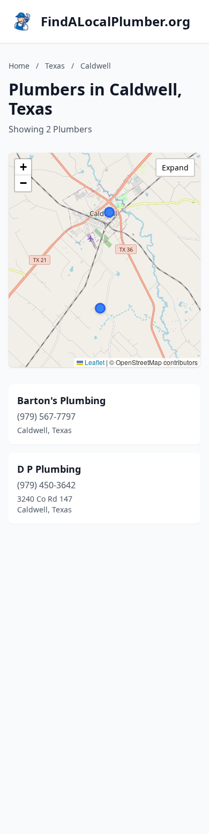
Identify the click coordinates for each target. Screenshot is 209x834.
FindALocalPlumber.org (115, 21)
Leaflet (93, 362)
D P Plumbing (49, 469)
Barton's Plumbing (61, 400)
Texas (55, 66)
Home (19, 66)
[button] (109, 212)
